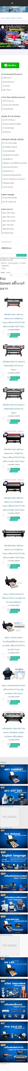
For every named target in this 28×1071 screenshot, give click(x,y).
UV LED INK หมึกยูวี (8, 128)
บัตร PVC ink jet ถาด (8, 101)
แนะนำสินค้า (6, 86)
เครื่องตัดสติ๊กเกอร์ (8, 159)
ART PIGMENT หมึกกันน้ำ (10, 147)
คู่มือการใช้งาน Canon (9, 217)
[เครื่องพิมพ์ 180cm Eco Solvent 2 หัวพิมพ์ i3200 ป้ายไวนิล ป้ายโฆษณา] (13, 350)
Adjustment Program (8, 229)
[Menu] (12, 3)
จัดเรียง (4, 268)
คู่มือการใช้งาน (7, 90)
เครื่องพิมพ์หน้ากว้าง (8, 171)
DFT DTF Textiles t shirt (9, 202)
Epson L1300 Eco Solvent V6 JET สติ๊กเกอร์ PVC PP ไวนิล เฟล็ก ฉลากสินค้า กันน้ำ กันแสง (13, 689)
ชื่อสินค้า (24, 263)
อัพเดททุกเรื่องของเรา (9, 82)
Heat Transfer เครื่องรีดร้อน (10, 167)
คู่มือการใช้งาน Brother (9, 221)
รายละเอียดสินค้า (13, 337)
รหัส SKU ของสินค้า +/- (14, 263)
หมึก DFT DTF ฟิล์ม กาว (9, 120)
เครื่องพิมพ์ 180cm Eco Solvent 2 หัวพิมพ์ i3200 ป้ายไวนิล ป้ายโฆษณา (13, 365)
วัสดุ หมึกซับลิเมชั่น (8, 109)
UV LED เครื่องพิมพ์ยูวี (9, 151)
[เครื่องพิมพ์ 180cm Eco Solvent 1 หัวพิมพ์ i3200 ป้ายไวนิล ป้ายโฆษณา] (13, 393)
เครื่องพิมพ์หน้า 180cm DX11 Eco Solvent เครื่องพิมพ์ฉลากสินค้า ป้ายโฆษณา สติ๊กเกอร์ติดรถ (13, 732)
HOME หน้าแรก (7, 78)
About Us (12, 18)
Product (7, 18)
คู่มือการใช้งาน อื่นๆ (8, 225)
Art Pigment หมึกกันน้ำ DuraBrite (12, 124)
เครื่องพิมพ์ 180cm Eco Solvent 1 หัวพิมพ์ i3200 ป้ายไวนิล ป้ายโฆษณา (13, 409)
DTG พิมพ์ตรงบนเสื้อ (8, 183)
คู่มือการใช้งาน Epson (9, 213)
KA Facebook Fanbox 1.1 (6, 242)
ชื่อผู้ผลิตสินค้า (5, 266)
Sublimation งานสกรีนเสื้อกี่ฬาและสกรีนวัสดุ (15, 163)
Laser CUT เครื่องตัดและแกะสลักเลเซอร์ (14, 179)
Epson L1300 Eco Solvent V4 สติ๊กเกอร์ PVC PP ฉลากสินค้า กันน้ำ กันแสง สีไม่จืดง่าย (13, 598)
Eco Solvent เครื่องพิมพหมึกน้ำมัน (12, 175)
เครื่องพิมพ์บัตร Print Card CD (11, 155)
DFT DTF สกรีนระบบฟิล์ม (10, 143)
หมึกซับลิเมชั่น (7, 132)
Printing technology (8, 233)
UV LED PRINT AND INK (10, 198)
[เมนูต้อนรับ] (14, 9)
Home (2, 18)
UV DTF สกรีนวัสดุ (8, 187)
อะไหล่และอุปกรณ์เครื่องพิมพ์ (11, 105)
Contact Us (19, 18)
